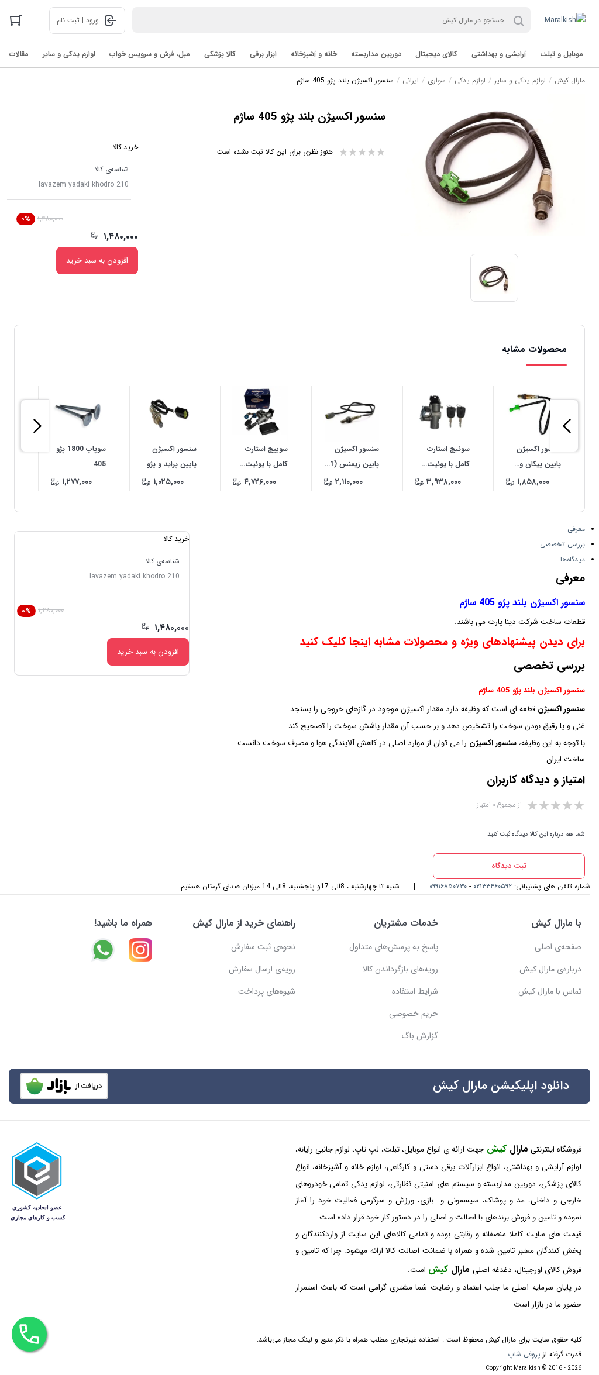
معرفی (576, 529)
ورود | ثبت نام (78, 20)
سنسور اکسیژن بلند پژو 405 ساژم (522, 602)
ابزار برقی (263, 54)
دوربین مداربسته (376, 54)
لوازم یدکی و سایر (69, 54)
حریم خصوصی (413, 1013)
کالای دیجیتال (436, 54)
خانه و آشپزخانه (314, 54)
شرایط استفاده (415, 991)
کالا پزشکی (220, 54)
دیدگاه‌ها (572, 559)
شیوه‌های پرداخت (266, 991)
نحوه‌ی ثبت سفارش (263, 946)
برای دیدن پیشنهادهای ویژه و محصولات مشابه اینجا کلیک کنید (442, 642)
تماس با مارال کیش (549, 991)
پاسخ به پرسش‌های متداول (393, 946)
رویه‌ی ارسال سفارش (262, 969)
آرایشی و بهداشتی (498, 54)
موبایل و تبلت (561, 54)
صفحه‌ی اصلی (558, 946)
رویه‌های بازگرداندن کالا (400, 969)
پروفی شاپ (524, 1354)
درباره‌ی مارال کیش (550, 969)
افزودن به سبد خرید (97, 260)
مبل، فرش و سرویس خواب (149, 54)
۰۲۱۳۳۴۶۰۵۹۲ (492, 886)
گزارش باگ (419, 1035)
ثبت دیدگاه (508, 865)
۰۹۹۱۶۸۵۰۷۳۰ (448, 886)
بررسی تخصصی (562, 544)
